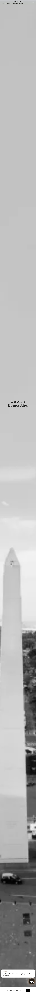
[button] (33, 2)
